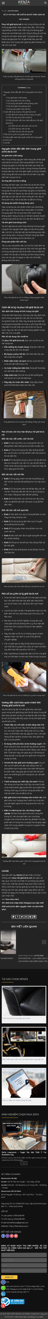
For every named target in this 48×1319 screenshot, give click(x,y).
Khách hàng (6, 955)
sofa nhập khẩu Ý (25, 1289)
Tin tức (4, 11)
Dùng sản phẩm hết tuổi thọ (18, 109)
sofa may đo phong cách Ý (17, 1292)
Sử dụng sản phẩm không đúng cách (22, 103)
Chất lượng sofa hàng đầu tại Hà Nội (16, 1018)
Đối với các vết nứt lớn (19, 129)
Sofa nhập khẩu (32, 1286)
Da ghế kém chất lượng (16, 98)
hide (28, 87)
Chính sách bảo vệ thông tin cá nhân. (29, 1317)
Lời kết (6, 143)
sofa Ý (22, 1286)
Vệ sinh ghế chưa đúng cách (18, 106)
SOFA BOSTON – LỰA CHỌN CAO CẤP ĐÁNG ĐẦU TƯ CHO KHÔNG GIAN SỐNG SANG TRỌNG (23, 959)
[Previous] (4, 942)
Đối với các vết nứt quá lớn (21, 131)
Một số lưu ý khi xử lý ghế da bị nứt (17, 134)
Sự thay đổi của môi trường (18, 101)
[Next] (44, 942)
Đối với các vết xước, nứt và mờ (22, 126)
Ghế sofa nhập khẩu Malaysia (18, 903)
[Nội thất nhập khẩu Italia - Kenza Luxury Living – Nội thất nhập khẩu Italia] (24, 3)
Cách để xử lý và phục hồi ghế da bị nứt (19, 112)
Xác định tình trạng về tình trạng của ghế (23, 115)
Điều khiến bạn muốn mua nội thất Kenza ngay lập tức (22, 1059)
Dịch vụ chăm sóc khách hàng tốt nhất (16, 1100)
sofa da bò (14, 1286)
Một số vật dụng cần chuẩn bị (19, 117)
